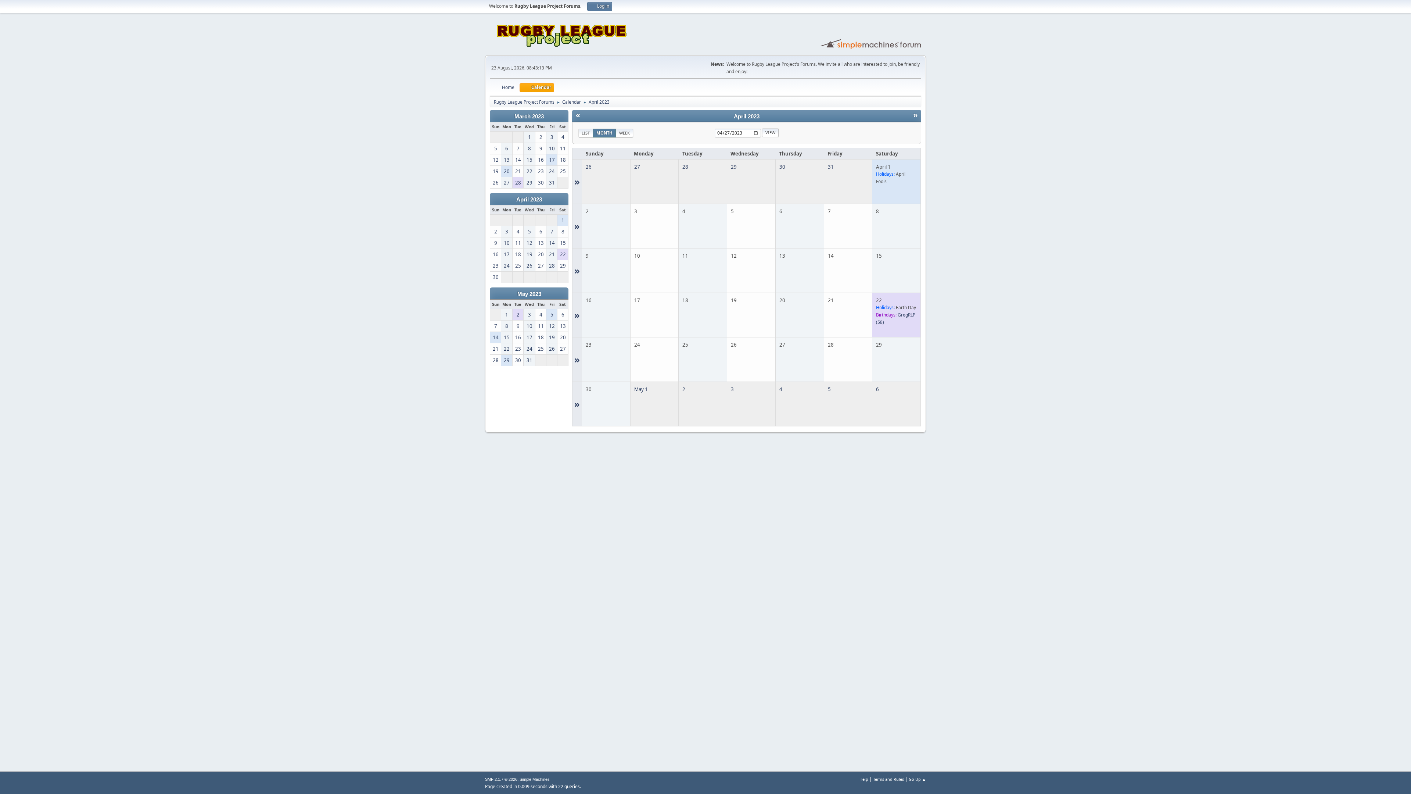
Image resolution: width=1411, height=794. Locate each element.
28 (685, 167)
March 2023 (529, 116)
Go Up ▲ (917, 779)
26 (589, 167)
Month (604, 133)
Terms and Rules (888, 779)
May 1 (641, 389)
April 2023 (529, 200)
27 (637, 167)
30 (782, 167)
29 (734, 167)
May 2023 (529, 294)
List (586, 133)
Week (624, 133)
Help (863, 779)
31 (831, 167)
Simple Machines (535, 779)
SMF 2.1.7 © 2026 (501, 779)
